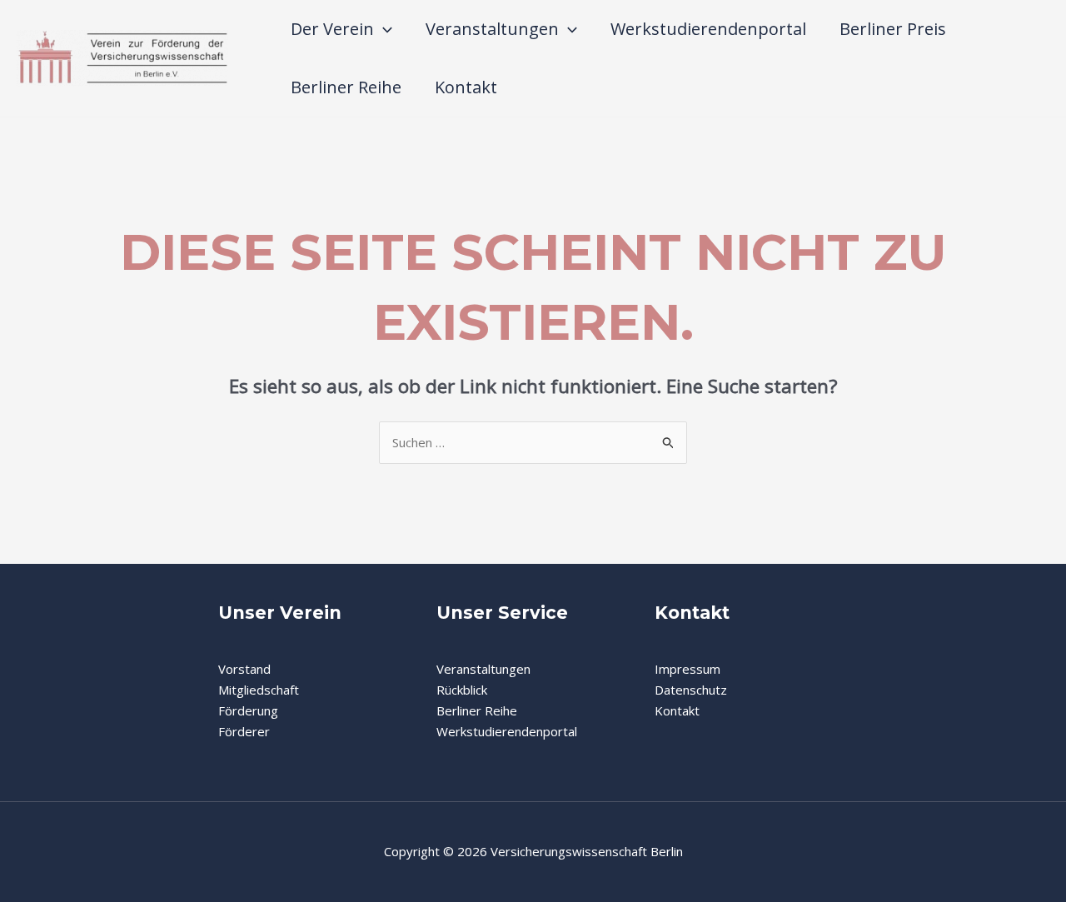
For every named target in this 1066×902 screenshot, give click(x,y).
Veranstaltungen (492, 28)
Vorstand (244, 668)
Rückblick (461, 689)
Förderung (248, 710)
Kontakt (466, 87)
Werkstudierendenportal (708, 28)
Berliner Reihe (346, 87)
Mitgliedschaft (258, 689)
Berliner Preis (892, 28)
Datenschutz (691, 689)
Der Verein (332, 28)
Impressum (687, 668)
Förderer (244, 731)
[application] (383, 29)
